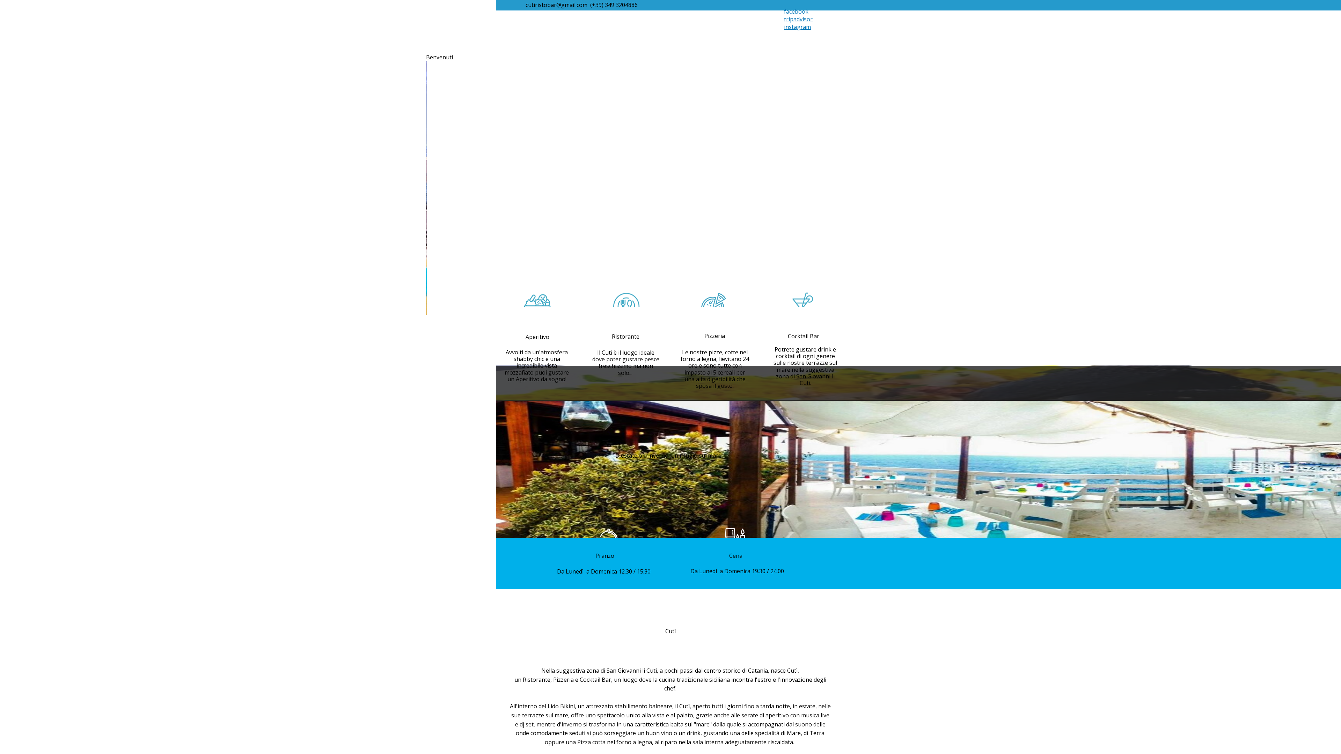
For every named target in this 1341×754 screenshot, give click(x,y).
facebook (796, 11)
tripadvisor (798, 19)
